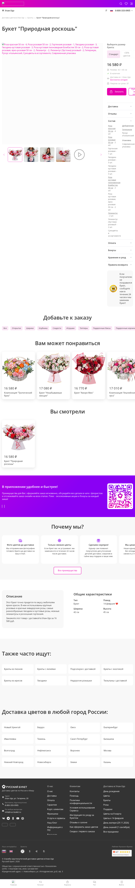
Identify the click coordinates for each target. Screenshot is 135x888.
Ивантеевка (10, 738)
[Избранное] (126, 3)
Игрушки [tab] (70, 328)
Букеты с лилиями (46, 669)
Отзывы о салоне (78, 822)
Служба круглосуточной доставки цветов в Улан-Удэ (29, 859)
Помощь (74, 795)
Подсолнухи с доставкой (82, 669)
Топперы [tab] (84, 328)
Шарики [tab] (30, 328)
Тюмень (41, 738)
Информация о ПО (55, 829)
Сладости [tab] (57, 328)
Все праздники (111, 831)
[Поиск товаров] (120, 3)
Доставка (52, 795)
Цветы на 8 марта (112, 813)
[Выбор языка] (111, 10)
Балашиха (109, 738)
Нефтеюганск (44, 750)
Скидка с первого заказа (82, 831)
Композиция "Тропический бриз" (18, 391)
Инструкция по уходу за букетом (82, 816)
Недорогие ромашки (81, 680)
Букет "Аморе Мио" (83, 390)
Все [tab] (5, 328)
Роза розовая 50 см (111, 140)
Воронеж (75, 750)
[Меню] (131, 3)
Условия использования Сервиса (82, 809)
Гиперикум (127, 129)
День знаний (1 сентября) (116, 827)
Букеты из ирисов (13, 680)
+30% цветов (126, 54)
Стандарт (113, 54)
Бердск (40, 727)
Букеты (106, 800)
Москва (107, 750)
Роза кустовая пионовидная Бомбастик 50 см (114, 182)
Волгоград (9, 750)
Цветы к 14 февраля (113, 818)
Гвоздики (42, 680)
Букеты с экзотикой (113, 669)
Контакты (74, 791)
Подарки (107, 809)
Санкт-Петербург (79, 738)
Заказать (119, 91)
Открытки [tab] (16, 328)
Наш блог (52, 822)
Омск (73, 727)
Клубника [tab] (43, 328)
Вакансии (52, 834)
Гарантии (52, 804)
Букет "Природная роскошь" (13, 459)
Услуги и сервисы (56, 818)
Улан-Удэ (9, 10)
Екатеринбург (111, 727)
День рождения (111, 791)
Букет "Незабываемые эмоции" (50, 391)
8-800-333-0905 (11, 805)
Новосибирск (44, 762)
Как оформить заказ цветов (84, 826)
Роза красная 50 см (111, 128)
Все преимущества (67, 570)
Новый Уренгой (12, 727)
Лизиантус (113, 213)
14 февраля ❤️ (110, 603)
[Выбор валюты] (106, 10)
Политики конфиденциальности (81, 802)
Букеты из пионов (13, 669)
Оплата (51, 800)
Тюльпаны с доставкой (115, 680)
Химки (73, 762)
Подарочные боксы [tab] (102, 328)
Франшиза (52, 813)
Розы (106, 804)
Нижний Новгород (13, 762)
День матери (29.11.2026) (116, 822)
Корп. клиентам (55, 809)
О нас (50, 791)
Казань (107, 762)
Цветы (106, 795)
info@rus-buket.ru (13, 812)
